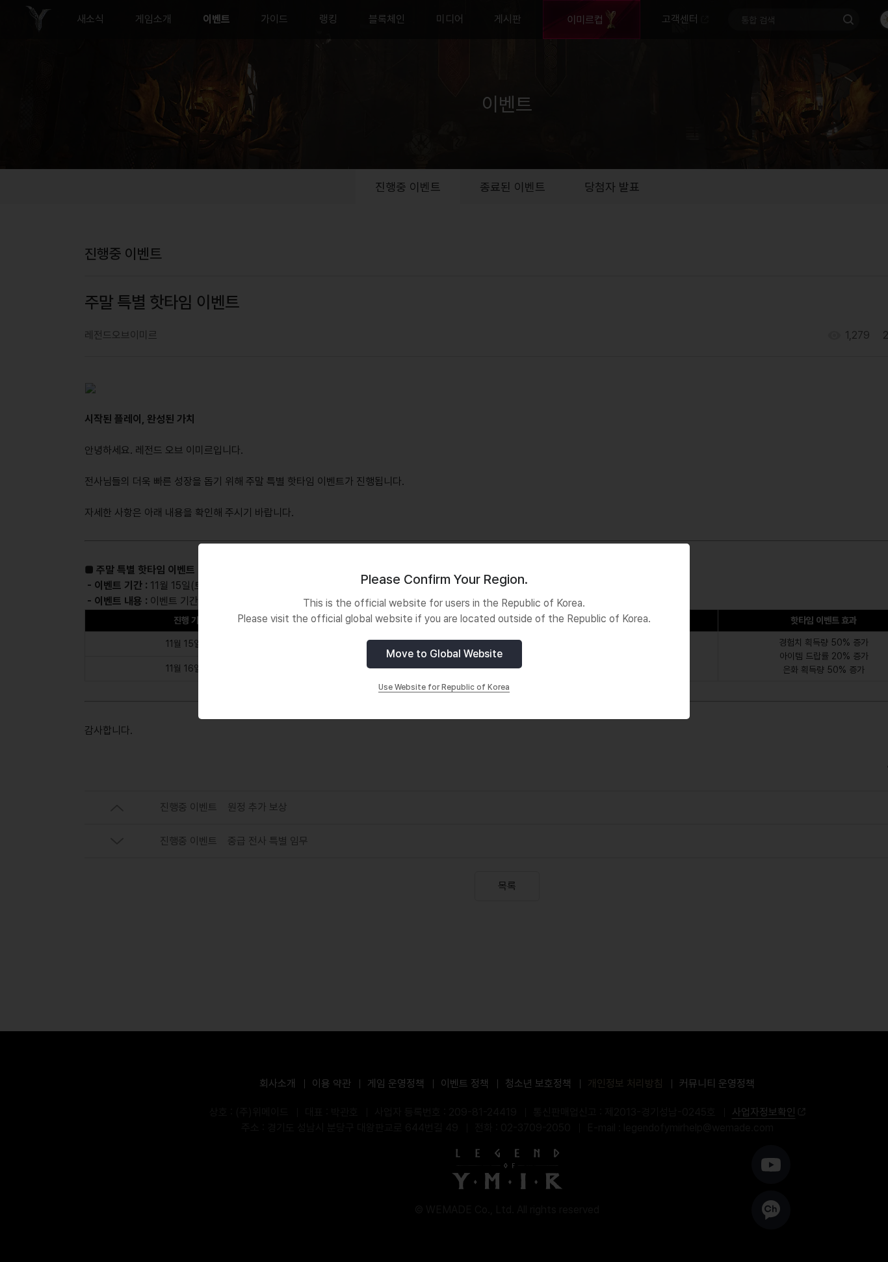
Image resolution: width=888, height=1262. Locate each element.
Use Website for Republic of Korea (444, 687)
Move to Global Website (444, 654)
